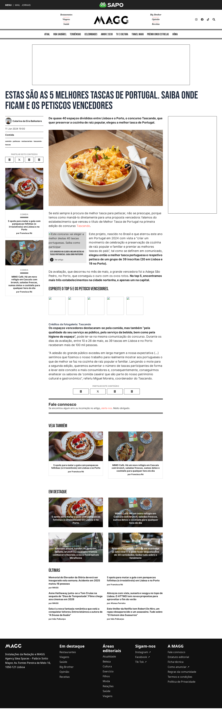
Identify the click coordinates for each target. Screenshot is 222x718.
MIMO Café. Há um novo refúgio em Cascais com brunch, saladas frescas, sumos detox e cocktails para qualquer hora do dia (24, 282)
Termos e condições (180, 677)
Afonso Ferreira (118, 603)
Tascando (83, 226)
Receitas (156, 24)
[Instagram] (196, 19)
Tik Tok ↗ (141, 662)
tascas (8, 145)
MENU (8, 5)
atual (47, 34)
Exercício (108, 671)
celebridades (91, 34)
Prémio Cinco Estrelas (158, 34)
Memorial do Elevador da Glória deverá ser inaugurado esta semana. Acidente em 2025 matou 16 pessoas (74, 580)
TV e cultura (122, 34)
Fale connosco (176, 652)
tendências (75, 34)
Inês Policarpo (59, 619)
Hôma (175, 34)
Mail (17, 5)
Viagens (66, 19)
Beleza (107, 661)
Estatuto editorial (178, 657)
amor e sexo (107, 34)
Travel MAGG (138, 34)
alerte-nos (106, 408)
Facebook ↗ (142, 657)
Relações (108, 686)
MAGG (55, 587)
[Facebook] (202, 19)
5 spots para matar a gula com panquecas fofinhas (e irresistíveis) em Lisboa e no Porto (24, 225)
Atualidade (109, 656)
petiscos (16, 141)
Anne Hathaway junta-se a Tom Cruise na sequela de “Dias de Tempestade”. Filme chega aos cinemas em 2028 (76, 596)
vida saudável (59, 34)
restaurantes (26, 141)
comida (8, 141)
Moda (106, 681)
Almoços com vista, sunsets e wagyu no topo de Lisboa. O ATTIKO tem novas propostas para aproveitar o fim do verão (135, 596)
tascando (37, 141)
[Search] (214, 19)
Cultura (107, 666)
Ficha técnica (175, 662)
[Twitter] (208, 19)
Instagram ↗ (143, 652)
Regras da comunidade (182, 672)
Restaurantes (66, 14)
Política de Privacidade (181, 681)
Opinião (156, 19)
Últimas (54, 570)
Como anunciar (178, 667)
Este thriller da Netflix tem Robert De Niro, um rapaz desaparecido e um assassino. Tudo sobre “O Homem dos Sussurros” (135, 611)
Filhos (106, 676)
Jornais (26, 5)
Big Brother (155, 14)
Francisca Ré (26, 233)
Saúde (66, 24)
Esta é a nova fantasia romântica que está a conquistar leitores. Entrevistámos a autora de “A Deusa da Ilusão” (76, 611)
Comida (9, 134)
